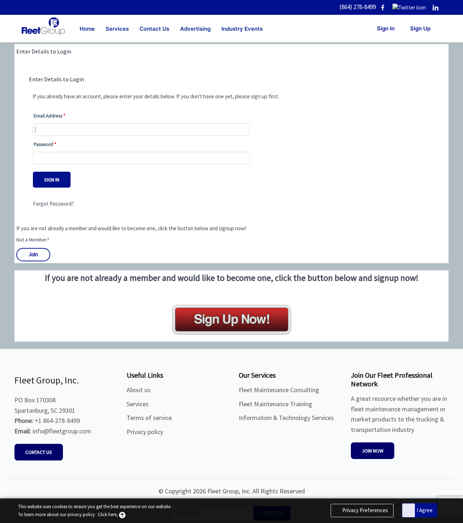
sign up (259, 96)
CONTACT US (38, 452)
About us (138, 390)
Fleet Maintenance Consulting (279, 390)
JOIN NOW (372, 450)
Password (43, 144)
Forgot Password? (53, 203)
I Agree (425, 510)
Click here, (108, 514)
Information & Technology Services (286, 417)
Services (138, 404)
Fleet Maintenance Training (275, 404)
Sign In (51, 179)
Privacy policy (145, 432)
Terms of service (149, 417)
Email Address (48, 116)
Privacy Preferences (364, 510)
